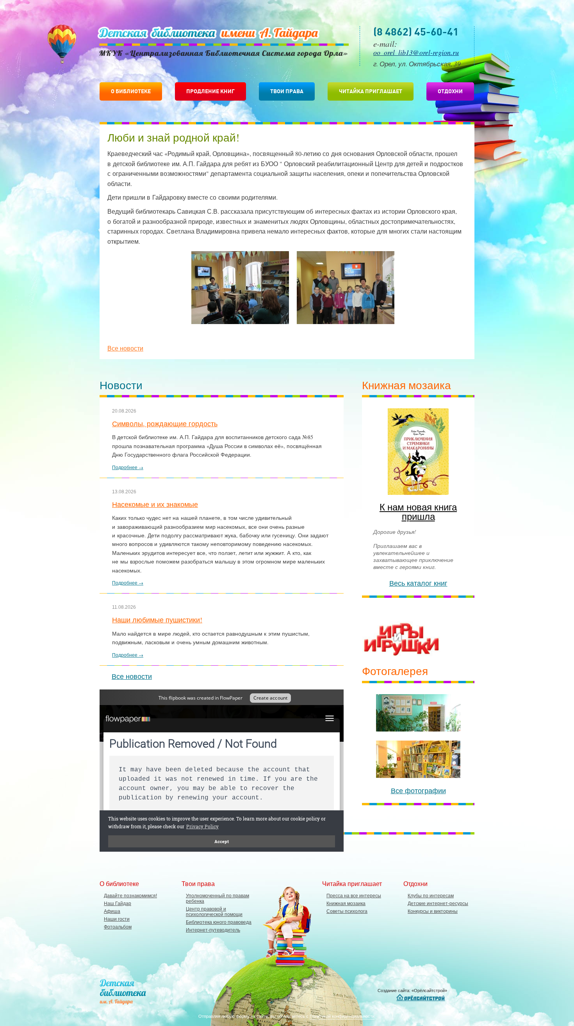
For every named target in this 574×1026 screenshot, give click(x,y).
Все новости (125, 348)
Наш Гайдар (117, 903)
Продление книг (210, 91)
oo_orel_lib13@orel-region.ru (416, 52)
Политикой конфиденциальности (342, 1016)
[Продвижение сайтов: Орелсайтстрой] (421, 997)
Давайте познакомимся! (130, 895)
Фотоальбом (118, 927)
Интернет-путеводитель (213, 930)
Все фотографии (418, 790)
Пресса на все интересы (353, 895)
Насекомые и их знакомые (155, 504)
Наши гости (117, 919)
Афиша (112, 911)
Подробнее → (127, 467)
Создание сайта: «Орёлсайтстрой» (412, 990)
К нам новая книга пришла (418, 512)
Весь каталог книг (418, 583)
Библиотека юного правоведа (218, 922)
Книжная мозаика (345, 903)
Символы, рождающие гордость (164, 423)
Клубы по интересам (431, 895)
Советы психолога (346, 911)
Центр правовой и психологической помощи (214, 911)
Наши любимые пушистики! (157, 619)
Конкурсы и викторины (433, 911)
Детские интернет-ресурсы (438, 903)
